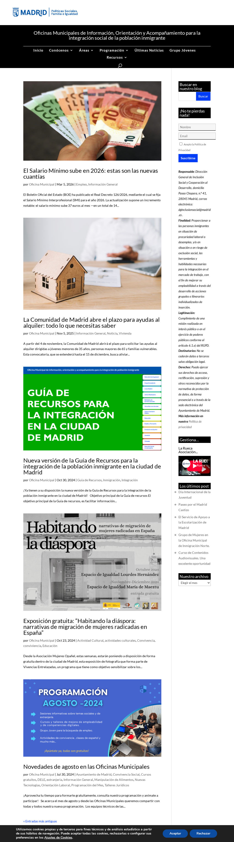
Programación (112, 50)
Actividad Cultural (90, 640)
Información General (103, 184)
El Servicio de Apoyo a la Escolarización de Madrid (194, 522)
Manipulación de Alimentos (113, 780)
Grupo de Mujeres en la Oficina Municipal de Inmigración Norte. (194, 540)
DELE (41, 780)
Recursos (115, 57)
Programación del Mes (87, 785)
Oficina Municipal (41, 184)
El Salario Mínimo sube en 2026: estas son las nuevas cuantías (90, 173)
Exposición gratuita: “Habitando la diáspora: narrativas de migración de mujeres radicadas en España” (85, 626)
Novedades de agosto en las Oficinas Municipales (86, 766)
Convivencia (146, 640)
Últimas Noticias (149, 50)
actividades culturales (120, 640)
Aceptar (175, 833)
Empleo (81, 184)
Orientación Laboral (55, 785)
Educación (50, 646)
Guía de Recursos (89, 480)
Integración (130, 480)
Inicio (38, 50)
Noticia (112, 333)
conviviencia (32, 646)
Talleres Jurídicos (117, 785)
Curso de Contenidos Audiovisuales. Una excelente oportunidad (194, 558)
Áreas (84, 50)
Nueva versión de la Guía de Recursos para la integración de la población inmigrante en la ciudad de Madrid (92, 466)
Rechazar (203, 833)
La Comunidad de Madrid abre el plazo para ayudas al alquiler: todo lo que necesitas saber (91, 322)
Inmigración (111, 480)
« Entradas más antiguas (40, 821)
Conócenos (59, 50)
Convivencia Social (126, 774)
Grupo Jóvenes (183, 50)
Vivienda (125, 333)
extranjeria (54, 780)
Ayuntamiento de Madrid (94, 774)
